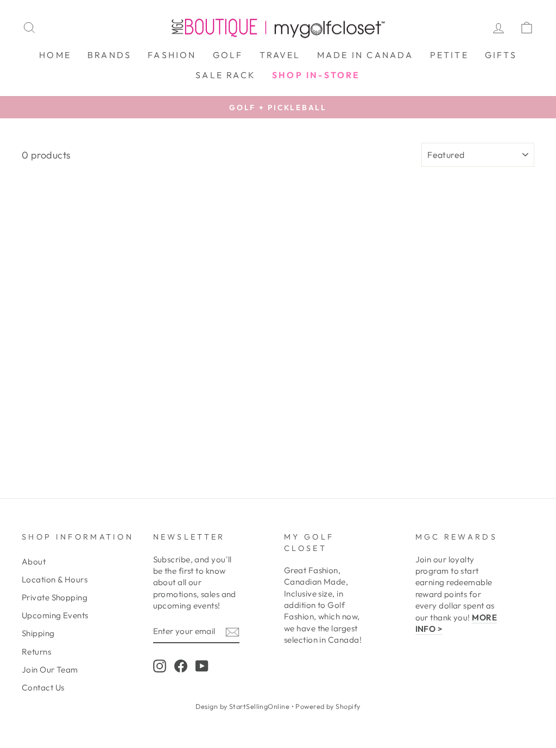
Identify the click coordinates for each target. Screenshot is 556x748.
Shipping (38, 633)
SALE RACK (225, 74)
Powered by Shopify (327, 706)
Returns (36, 651)
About (34, 561)
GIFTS (501, 54)
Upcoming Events (55, 615)
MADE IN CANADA (365, 54)
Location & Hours (54, 579)
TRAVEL (280, 54)
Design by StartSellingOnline (243, 706)
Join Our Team (50, 669)
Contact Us (43, 687)
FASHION (172, 54)
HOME (55, 54)
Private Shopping (54, 597)
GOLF (228, 54)
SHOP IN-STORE (316, 74)
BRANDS (109, 54)
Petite (449, 54)
